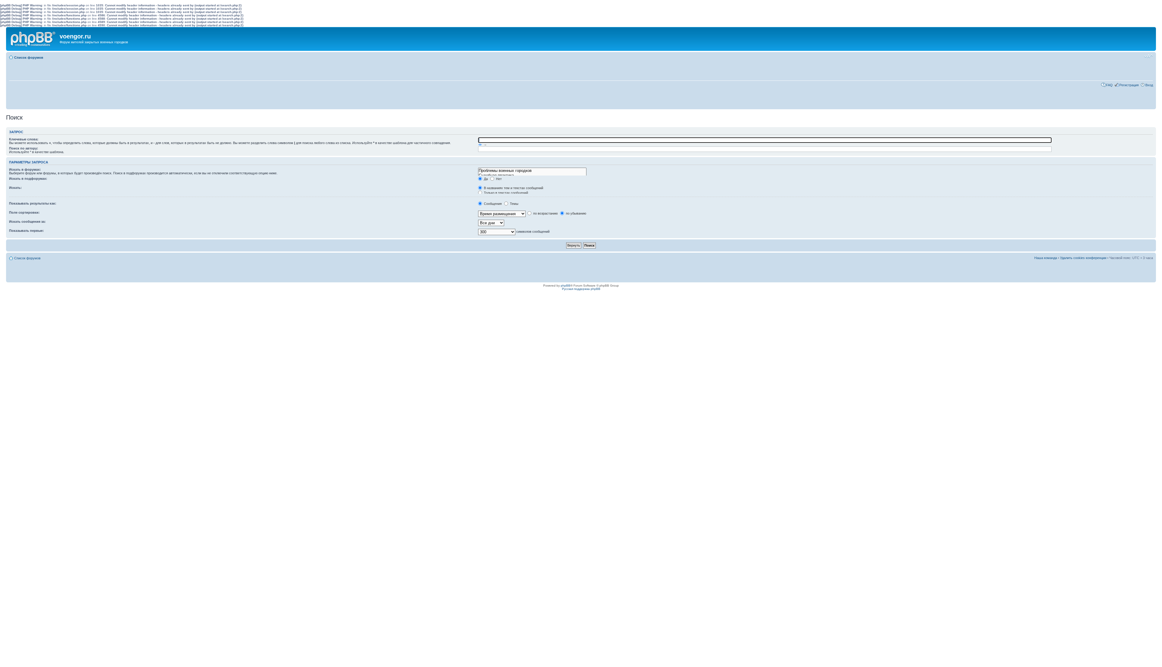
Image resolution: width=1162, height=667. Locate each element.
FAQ (1109, 85)
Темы (513, 203)
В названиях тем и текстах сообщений (513, 188)
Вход (1149, 85)
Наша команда (1045, 258)
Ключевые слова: (23, 139)
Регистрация (1129, 85)
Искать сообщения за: (27, 221)
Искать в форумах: (25, 169)
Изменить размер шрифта (1148, 56)
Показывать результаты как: (32, 203)
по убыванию (575, 213)
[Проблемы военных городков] (532, 170)
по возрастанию (545, 213)
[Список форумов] (34, 37)
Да (485, 179)
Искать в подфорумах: (28, 178)
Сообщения (492, 203)
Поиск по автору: (23, 148)
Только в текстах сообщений (505, 193)
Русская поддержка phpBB (581, 289)
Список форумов (28, 57)
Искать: (15, 187)
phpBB (565, 285)
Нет (498, 179)
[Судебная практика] (532, 175)
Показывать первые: (26, 230)
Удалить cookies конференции (1083, 258)
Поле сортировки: (24, 212)
